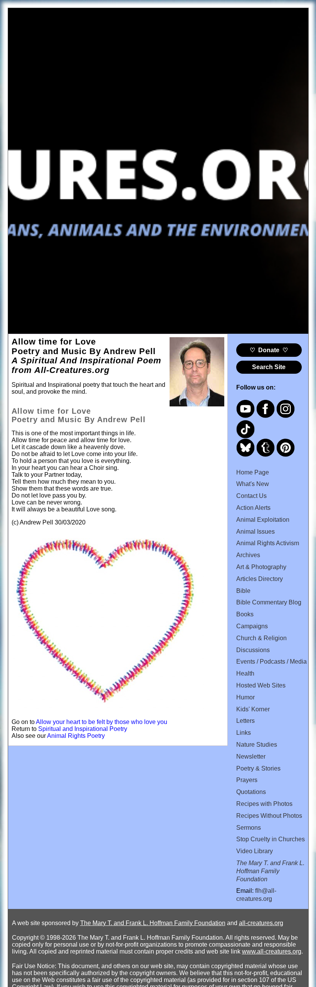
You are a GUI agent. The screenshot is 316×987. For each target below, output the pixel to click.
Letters (245, 720)
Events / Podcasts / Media (271, 661)
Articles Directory (259, 579)
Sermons (248, 827)
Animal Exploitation (262, 519)
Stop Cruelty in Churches (270, 839)
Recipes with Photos (264, 804)
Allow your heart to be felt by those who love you (101, 722)
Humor (245, 697)
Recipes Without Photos (269, 815)
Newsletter (251, 756)
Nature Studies (256, 744)
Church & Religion (261, 638)
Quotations (251, 792)
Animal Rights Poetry (76, 735)
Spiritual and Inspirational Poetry (82, 729)
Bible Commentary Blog (268, 602)
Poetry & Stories (258, 768)
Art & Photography (261, 567)
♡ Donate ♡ (269, 350)
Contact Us (251, 496)
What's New (252, 484)
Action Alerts (253, 507)
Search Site (269, 367)
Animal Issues (255, 531)
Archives (248, 555)
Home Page (252, 472)
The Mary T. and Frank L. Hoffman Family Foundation (152, 923)
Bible (243, 591)
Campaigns (252, 626)
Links (243, 732)
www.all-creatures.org (271, 951)
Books (245, 614)
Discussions (253, 650)
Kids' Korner (253, 709)
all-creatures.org (261, 923)
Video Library (254, 851)
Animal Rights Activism (267, 543)
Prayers (246, 780)
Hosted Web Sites (261, 685)
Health (245, 673)
